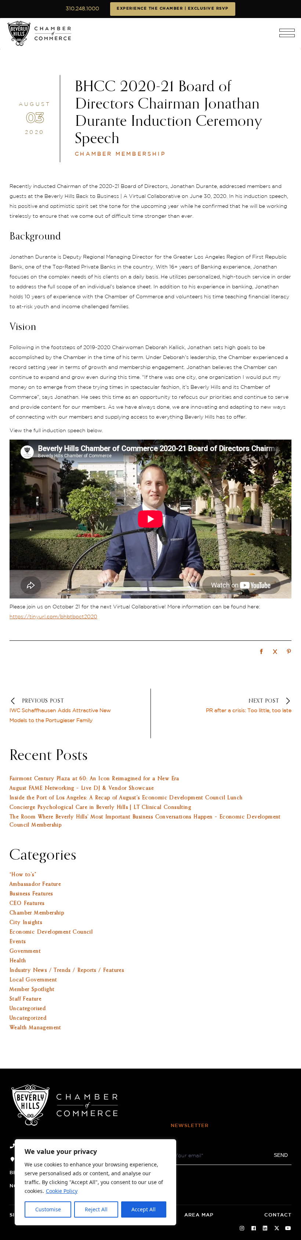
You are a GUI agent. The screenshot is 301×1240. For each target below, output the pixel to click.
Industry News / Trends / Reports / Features (67, 970)
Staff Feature (25, 999)
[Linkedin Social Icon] (265, 1228)
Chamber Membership (120, 154)
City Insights (26, 922)
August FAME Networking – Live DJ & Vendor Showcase (82, 788)
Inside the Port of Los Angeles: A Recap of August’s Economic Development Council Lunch (126, 797)
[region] (95, 1182)
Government (25, 951)
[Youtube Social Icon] (288, 1228)
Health (18, 960)
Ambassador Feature (35, 884)
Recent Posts (49, 756)
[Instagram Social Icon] (242, 1228)
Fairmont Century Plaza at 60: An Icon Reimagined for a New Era (94, 778)
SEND (281, 1155)
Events (18, 941)
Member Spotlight (32, 989)
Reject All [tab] (96, 1209)
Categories (43, 855)
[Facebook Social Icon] (253, 1228)
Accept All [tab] (143, 1209)
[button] (287, 35)
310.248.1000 (82, 9)
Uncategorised (28, 1008)
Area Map (199, 1215)
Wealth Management (35, 1027)
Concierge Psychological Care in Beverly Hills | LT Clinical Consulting (100, 807)
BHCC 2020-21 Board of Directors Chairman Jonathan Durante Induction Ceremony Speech (168, 113)
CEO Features (27, 903)
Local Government (33, 980)
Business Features (31, 893)
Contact (277, 1215)
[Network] (261, 652)
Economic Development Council (51, 932)
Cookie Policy (61, 1190)
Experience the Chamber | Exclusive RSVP (173, 8)
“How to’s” (23, 874)
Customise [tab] (48, 1209)
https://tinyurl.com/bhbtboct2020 (53, 617)
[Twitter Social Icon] (276, 1228)
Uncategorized (28, 1018)
